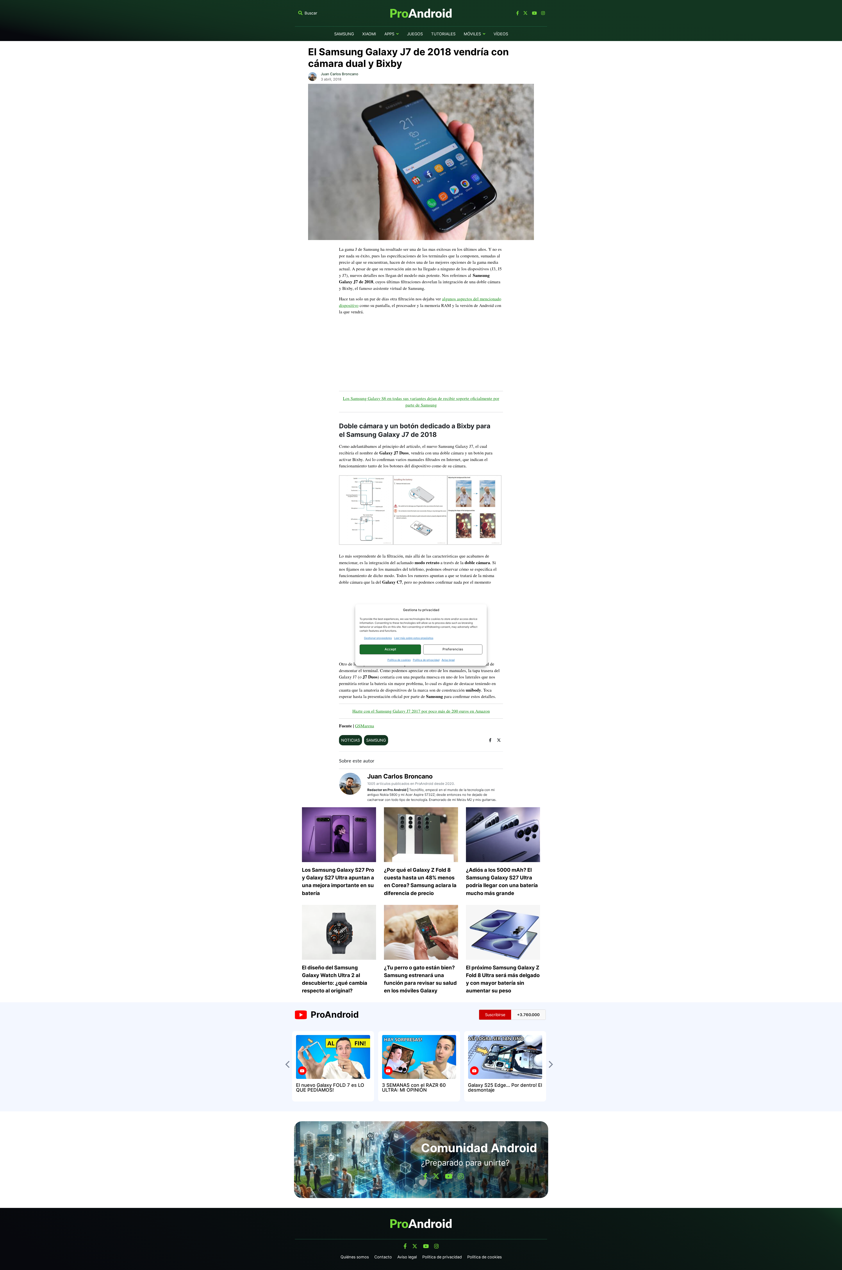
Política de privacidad (426, 660)
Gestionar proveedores (378, 638)
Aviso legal (448, 660)
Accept (390, 649)
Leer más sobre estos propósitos (413, 638)
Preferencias (452, 649)
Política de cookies (399, 660)
